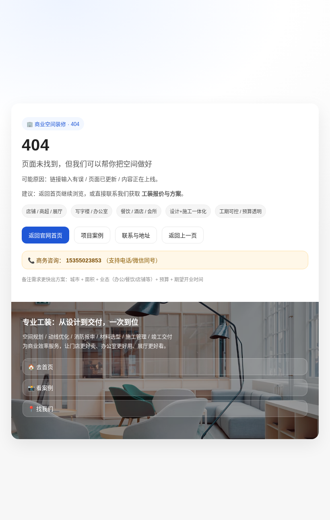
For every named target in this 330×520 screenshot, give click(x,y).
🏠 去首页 (40, 367)
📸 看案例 (40, 388)
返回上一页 (183, 235)
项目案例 (92, 235)
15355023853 (83, 260)
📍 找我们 (40, 409)
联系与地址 (136, 235)
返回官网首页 (45, 235)
